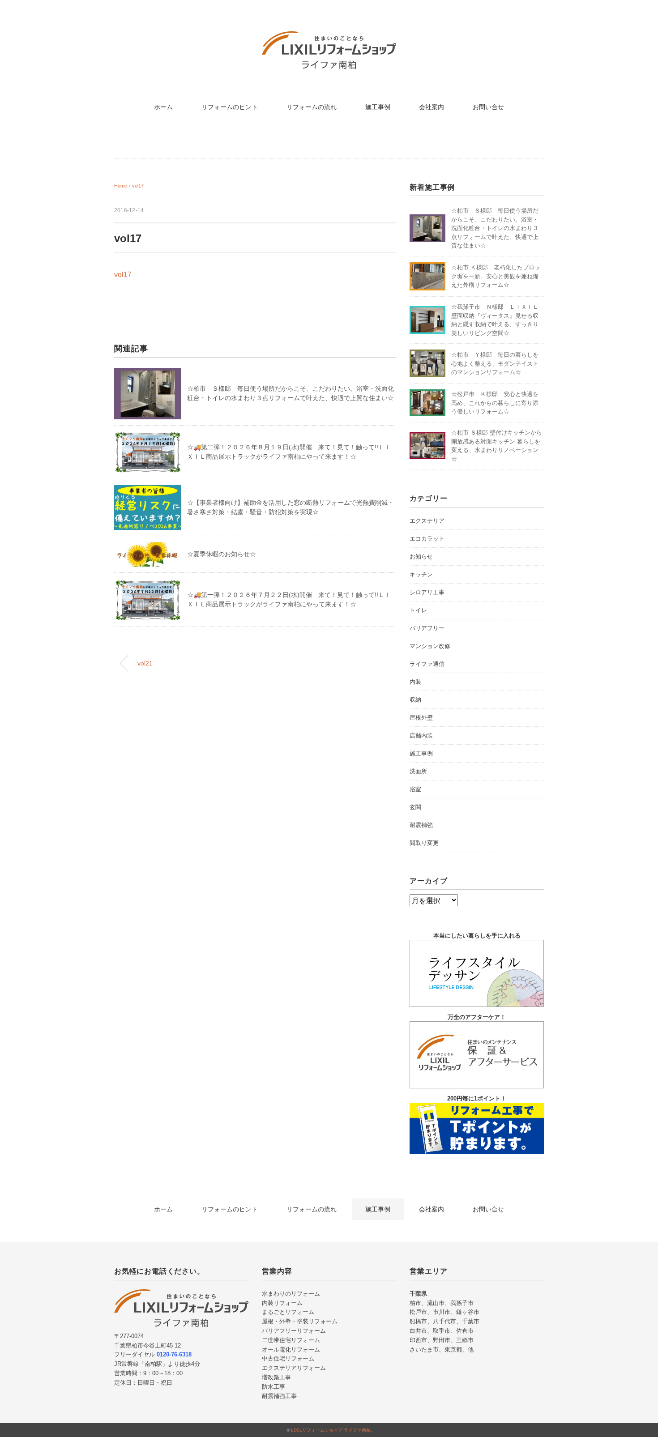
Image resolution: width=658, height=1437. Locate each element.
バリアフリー (427, 628)
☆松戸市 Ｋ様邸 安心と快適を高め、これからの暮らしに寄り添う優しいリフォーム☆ (494, 403)
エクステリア (427, 520)
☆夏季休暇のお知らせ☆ (221, 554)
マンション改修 (430, 646)
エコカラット (427, 538)
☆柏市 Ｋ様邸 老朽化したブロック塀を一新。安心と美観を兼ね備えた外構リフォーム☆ (495, 276)
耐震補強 (421, 825)
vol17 (138, 185)
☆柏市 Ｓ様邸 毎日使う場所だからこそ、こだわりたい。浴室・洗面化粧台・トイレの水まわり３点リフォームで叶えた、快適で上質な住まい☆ (494, 228)
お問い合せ (488, 107)
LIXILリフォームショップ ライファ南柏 (331, 1430)
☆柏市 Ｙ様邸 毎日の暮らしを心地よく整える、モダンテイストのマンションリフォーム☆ (494, 363)
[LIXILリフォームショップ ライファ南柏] (329, 38)
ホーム (163, 107)
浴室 (415, 789)
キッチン (421, 574)
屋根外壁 (421, 717)
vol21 (145, 663)
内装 (415, 681)
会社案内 (431, 107)
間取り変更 (424, 843)
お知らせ (421, 556)
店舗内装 (421, 735)
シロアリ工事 (427, 592)
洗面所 (418, 771)
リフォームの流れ (311, 107)
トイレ (418, 610)
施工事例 (377, 107)
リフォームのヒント (229, 107)
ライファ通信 (427, 664)
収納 (415, 699)
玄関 (415, 807)
